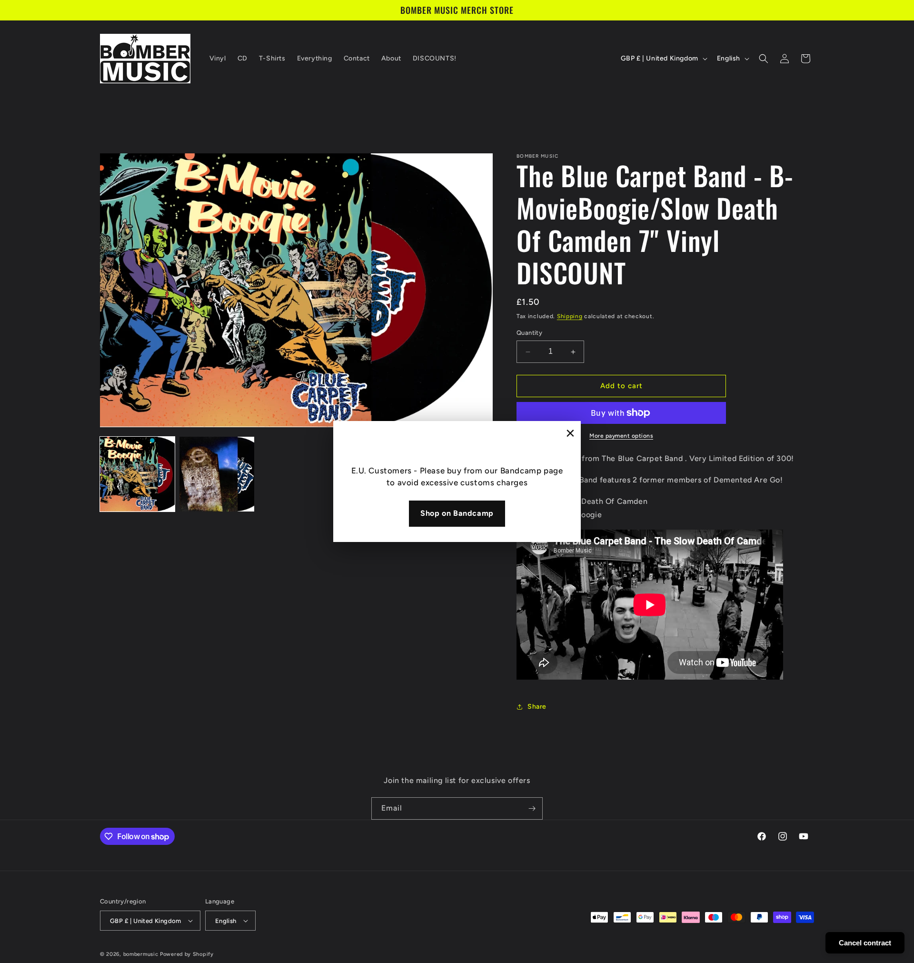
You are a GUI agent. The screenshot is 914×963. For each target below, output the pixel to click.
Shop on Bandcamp (457, 513)
